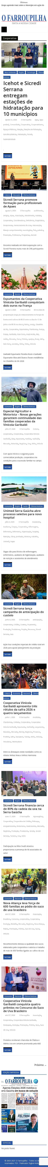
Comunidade (15, 125)
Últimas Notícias (29, 195)
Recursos (31, 629)
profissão (19, 536)
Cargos (14, 527)
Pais (34, 230)
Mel (37, 334)
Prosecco (36, 732)
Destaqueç (7, 1025)
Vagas (12, 541)
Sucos (37, 929)
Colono (36, 429)
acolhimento (38, 211)
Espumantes (23, 329)
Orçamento (31, 624)
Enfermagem (33, 527)
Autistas (38, 215)
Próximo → (40, 1064)
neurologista (27, 230)
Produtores (16, 629)
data (13, 439)
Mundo (17, 294)
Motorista (14, 444)
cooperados (7, 434)
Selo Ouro (7, 344)
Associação (19, 215)
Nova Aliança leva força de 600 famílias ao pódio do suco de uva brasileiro (23, 906)
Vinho (27, 344)
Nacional (26, 693)
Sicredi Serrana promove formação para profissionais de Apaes (22, 203)
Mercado (6, 444)
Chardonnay (7, 722)
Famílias (28, 439)
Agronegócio (38, 816)
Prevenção (7, 235)
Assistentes (36, 522)
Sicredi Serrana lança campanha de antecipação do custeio (23, 611)
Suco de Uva (29, 929)
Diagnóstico (39, 220)
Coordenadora (19, 220)
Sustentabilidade (9, 139)
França (41, 329)
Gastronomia (31, 826)
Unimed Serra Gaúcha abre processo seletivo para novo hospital (22, 514)
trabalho (35, 536)
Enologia (6, 924)
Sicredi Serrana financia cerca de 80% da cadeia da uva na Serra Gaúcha (23, 808)
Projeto (24, 629)
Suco (37, 1025)
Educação (16, 195)
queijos (31, 339)
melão (5, 339)
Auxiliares (6, 527)
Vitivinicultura (17, 742)
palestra (40, 230)
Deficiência (30, 220)
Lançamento (39, 727)
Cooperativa (25, 125)
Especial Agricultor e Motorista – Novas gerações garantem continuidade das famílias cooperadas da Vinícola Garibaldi (22, 418)
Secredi (33, 235)
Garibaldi (12, 334)
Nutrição (6, 536)
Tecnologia (31, 72)
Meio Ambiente (10, 72)
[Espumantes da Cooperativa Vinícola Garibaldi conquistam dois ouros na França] (24, 266)
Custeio (23, 624)
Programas (26, 235)
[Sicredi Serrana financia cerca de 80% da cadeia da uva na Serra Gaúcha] (24, 773)
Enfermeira (7, 532)
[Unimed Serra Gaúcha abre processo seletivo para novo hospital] (24, 479)
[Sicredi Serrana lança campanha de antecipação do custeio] (24, 576)
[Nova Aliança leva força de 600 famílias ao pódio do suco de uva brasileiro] (24, 871)
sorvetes (15, 344)
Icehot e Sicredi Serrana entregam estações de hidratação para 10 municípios (23, 98)
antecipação (37, 620)
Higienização (26, 532)
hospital (35, 532)
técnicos (27, 536)
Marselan (6, 732)
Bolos (26, 324)
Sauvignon (19, 737)
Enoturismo (21, 826)
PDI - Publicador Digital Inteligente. (29, 1163)
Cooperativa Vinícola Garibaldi (25, 1020)
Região (21, 72)
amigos (6, 215)
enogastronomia (9, 826)
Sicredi (29, 134)
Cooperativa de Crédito (22, 821)
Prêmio (24, 339)
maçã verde (30, 334)
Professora (16, 235)
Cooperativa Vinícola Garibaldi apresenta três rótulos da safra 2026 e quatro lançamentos (20, 708)
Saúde (25, 506)
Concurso (15, 919)
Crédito (16, 624)
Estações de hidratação (32, 129)
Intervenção (37, 225)
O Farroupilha (26, 120)
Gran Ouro (21, 334)
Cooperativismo (37, 125)
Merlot (21, 732)
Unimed (6, 541)
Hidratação (22, 134)
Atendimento (29, 215)
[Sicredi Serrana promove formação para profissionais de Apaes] (24, 167)
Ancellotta (36, 717)
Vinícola (33, 344)
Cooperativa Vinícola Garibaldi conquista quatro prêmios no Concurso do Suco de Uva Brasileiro (23, 1006)
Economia (8, 294)
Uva (29, 444)
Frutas (5, 334)
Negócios (22, 444)
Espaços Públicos (9, 129)
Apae (12, 215)
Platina (5, 929)
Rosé (37, 339)
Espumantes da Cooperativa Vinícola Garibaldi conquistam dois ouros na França (23, 302)
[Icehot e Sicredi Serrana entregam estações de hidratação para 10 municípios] (24, 45)
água (36, 120)
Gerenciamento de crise (22, 225)
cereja (32, 324)
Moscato (12, 339)
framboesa (34, 329)
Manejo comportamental (12, 230)
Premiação (13, 929)
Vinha (21, 344)
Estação (20, 129)
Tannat (26, 737)
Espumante (20, 439)
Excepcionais (8, 225)
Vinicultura (7, 742)
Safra (42, 339)
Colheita (17, 722)
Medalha (14, 924)
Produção (6, 629)
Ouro (19, 339)
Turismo (13, 836)
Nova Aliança (39, 924)
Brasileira (6, 919)
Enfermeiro (17, 532)
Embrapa (35, 821)
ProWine (6, 737)
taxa (11, 634)
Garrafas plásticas (10, 134)
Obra (13, 536)
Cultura (7, 195)
